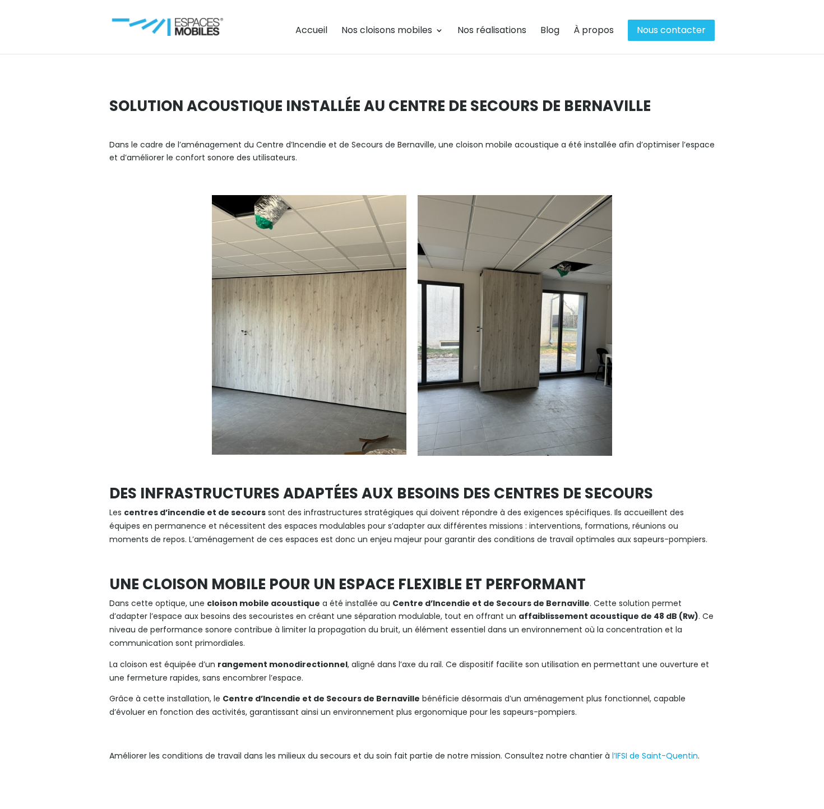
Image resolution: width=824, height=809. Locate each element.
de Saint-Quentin (663, 755)
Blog (549, 31)
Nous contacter (671, 30)
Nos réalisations (491, 31)
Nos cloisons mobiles (386, 31)
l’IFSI (620, 755)
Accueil (311, 31)
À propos (593, 31)
